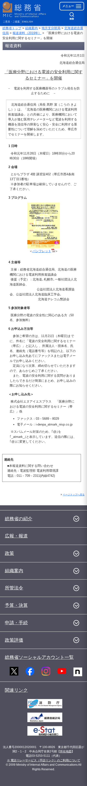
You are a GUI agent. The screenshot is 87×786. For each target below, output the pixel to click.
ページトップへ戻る (74, 494)
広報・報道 (16, 535)
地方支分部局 (51, 28)
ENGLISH (27, 21)
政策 (9, 553)
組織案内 (31, 28)
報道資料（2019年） (27, 33)
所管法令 (14, 587)
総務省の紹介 (18, 518)
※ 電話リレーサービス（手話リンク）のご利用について (43, 760)
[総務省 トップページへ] (24, 9)
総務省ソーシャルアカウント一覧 (39, 657)
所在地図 (66, 751)
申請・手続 (16, 622)
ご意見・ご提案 (11, 21)
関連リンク (16, 690)
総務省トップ (11, 28)
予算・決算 (16, 605)
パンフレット (41, 251)
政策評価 (14, 640)
